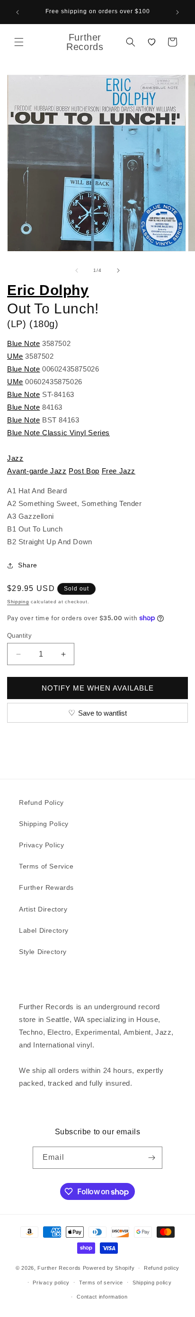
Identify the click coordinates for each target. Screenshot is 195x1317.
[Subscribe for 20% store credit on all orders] (151, 1158)
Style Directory (43, 951)
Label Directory (44, 930)
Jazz (15, 458)
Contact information (102, 1297)
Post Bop (84, 471)
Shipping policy (152, 1282)
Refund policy (161, 1268)
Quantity (19, 635)
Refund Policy (41, 802)
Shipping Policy (44, 823)
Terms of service (101, 1282)
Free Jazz (118, 471)
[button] (19, 42)
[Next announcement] (177, 12)
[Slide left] (76, 270)
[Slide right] (118, 270)
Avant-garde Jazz (37, 471)
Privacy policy (51, 1282)
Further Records (59, 1268)
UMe (15, 356)
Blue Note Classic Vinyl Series (58, 433)
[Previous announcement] (17, 12)
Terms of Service (46, 866)
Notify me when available (98, 688)
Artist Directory (43, 909)
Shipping (18, 601)
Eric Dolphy (48, 290)
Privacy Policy (41, 845)
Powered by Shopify (109, 1268)
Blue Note (23, 343)
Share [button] (27, 565)
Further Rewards (46, 887)
